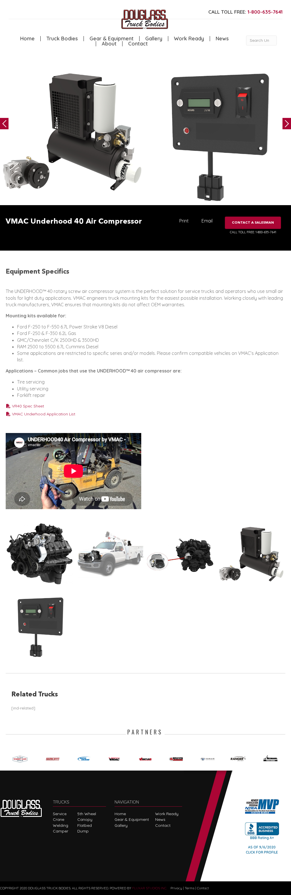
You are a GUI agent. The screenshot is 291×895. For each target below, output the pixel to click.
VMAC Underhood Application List (43, 414)
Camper (60, 831)
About (109, 43)
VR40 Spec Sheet (27, 406)
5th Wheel (86, 813)
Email (207, 221)
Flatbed (84, 825)
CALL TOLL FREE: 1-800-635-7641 (253, 232)
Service (59, 813)
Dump (83, 831)
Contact (138, 43)
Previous (4, 123)
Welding (60, 825)
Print (184, 221)
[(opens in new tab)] (21, 758)
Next (286, 123)
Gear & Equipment (112, 38)
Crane (58, 819)
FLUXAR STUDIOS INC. (149, 888)
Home (27, 38)
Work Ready (189, 38)
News (222, 38)
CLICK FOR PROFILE (262, 852)
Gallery (153, 38)
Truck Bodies (62, 38)
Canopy (84, 819)
